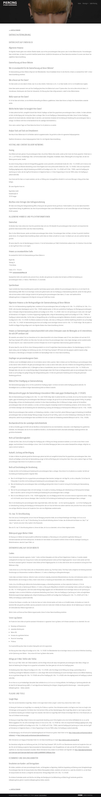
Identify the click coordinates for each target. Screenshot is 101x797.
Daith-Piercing (93, 3)
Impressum (36, 795)
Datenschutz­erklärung (43, 795)
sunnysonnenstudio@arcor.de (20, 272)
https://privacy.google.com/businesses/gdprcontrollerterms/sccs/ (33, 735)
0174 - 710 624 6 (31, 795)
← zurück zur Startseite (14, 30)
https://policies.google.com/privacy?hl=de (69, 740)
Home (79, 3)
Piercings (85, 3)
